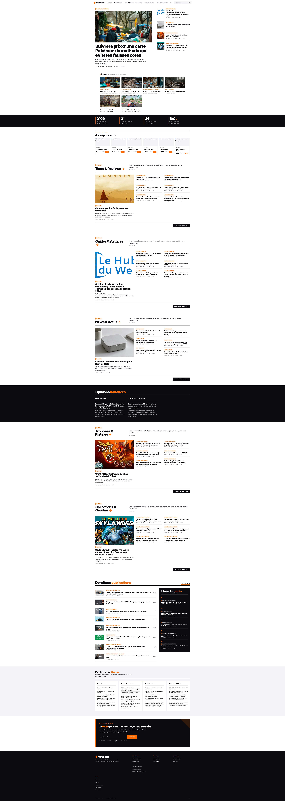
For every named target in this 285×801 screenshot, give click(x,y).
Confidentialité (98, 787)
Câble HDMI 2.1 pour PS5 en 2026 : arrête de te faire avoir (147, 264)
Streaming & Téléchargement (139, 771)
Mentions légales (99, 785)
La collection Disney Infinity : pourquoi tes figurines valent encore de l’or (176, 529)
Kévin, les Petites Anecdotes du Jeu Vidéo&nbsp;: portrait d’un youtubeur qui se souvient (176, 198)
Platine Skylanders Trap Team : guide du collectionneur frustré (176, 178)
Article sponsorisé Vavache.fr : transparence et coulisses (146, 341)
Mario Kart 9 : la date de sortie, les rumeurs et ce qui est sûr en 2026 (175, 343)
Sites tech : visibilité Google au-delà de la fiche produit (148, 331)
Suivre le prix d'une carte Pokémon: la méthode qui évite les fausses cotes (120, 51)
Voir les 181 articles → (181, 569)
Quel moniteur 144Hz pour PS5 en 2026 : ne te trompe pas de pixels (147, 273)
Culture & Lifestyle (136, 769)
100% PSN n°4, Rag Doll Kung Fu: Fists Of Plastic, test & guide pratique (148, 463)
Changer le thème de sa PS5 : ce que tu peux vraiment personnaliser (176, 254)
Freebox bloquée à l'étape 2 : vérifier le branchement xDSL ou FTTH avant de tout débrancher (109, 406)
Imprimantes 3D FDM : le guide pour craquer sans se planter (125, 619)
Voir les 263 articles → (181, 306)
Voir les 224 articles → (181, 379)
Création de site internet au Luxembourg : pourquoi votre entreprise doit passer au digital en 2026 (177, 13)
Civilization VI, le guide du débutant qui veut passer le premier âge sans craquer (176, 274)
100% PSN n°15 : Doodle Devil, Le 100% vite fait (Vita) (176, 35)
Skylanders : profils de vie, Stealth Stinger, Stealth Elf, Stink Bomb (147, 539)
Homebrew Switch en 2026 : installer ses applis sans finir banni (148, 254)
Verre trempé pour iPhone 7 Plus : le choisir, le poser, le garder (126, 611)
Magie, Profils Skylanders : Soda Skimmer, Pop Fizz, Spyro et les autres (148, 520)
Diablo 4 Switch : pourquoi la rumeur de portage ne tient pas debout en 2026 (176, 332)
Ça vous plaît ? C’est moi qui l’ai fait (175, 453)
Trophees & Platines (149, 2)
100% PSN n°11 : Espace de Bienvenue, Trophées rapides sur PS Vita (177, 444)
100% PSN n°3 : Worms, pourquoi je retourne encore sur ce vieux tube (148, 453)
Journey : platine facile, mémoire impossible (111, 209)
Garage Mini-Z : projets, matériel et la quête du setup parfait (148, 188)
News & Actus (139, 2)
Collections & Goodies (162, 2)
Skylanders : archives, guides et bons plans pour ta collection (176, 520)
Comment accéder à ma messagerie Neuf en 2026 (113, 362)
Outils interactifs (176, 758)
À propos (97, 779)
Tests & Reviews (118, 2)
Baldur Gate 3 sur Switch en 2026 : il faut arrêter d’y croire (176, 352)
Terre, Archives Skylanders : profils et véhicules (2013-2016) (148, 529)
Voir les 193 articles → (181, 491)
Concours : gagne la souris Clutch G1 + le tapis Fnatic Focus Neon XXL (177, 539)
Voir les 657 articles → (181, 225)
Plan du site (98, 790)
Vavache (100, 2)
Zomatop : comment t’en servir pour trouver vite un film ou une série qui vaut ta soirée (142, 406)
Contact (97, 782)
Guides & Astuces (129, 2)
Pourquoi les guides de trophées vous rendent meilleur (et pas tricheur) (176, 188)
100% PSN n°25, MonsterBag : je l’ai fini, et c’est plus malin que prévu (148, 444)
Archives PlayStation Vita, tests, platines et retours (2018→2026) (175, 461)
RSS (174, 764)
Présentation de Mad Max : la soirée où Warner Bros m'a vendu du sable (149, 197)
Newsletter (175, 761)
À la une (110, 2)
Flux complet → (185, 583)
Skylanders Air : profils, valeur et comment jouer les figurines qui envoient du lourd (176, 47)
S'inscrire (132, 736)
